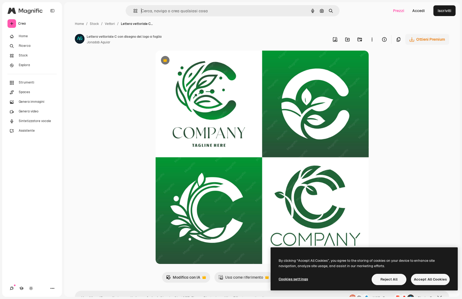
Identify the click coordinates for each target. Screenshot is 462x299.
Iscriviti (444, 10)
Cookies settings (293, 279)
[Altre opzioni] (372, 39)
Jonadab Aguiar (98, 42)
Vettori (110, 24)
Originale (190, 60)
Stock (94, 24)
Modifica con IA (183, 279)
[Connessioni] (11, 288)
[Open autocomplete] (133, 11)
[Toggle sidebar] (52, 10)
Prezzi (398, 10)
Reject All (389, 279)
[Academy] (21, 288)
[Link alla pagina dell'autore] (79, 39)
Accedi (418, 10)
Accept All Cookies (430, 279)
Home (79, 24)
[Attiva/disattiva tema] (31, 288)
